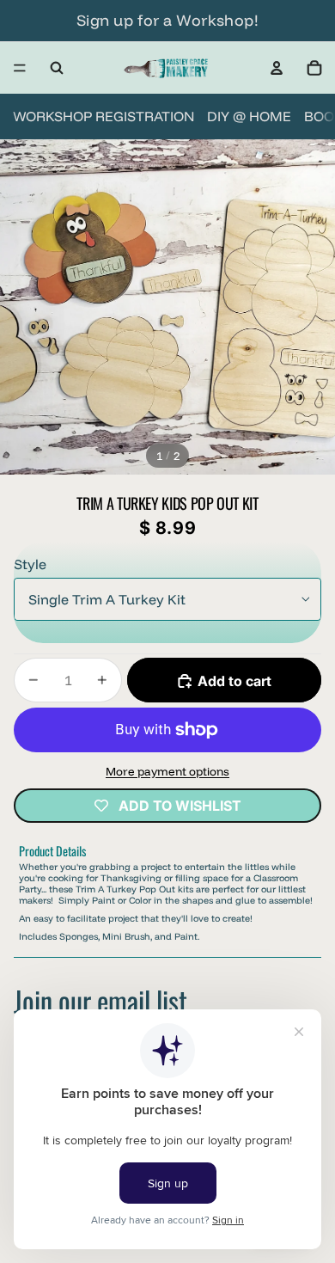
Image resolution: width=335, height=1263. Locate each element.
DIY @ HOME (249, 116)
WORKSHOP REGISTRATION (103, 116)
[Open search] (57, 68)
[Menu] (20, 68)
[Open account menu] (276, 68)
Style (30, 564)
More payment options (167, 771)
